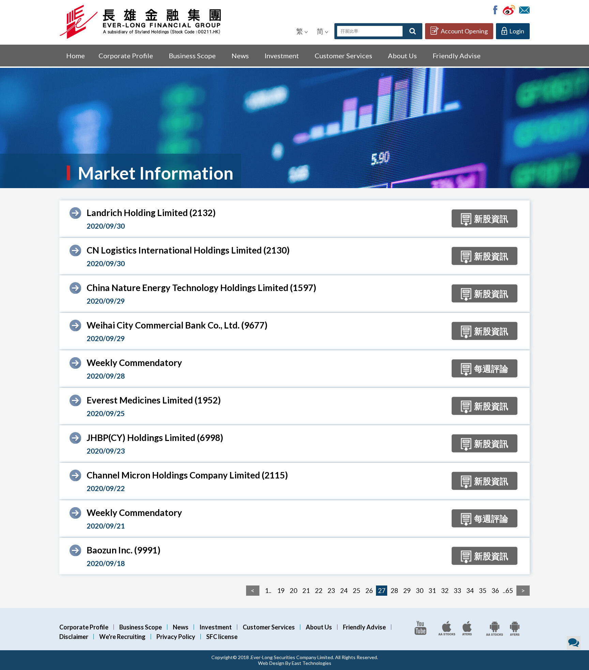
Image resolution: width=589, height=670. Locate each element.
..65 (508, 590)
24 (344, 590)
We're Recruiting (122, 636)
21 (306, 590)
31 (432, 590)
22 (318, 590)
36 (495, 590)
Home (75, 55)
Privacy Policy (175, 636)
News (240, 55)
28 (394, 590)
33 (457, 590)
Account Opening (464, 31)
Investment (282, 55)
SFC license (222, 636)
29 (407, 590)
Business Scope (192, 55)
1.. (268, 590)
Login (516, 31)
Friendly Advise (457, 55)
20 (293, 590)
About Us (402, 55)
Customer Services (343, 55)
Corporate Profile (126, 55)
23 (331, 590)
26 (369, 590)
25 (356, 590)
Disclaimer (73, 636)
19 (281, 590)
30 (419, 590)
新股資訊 (491, 218)
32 (445, 590)
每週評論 (491, 368)
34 (470, 590)
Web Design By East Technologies (294, 663)
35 (482, 590)
